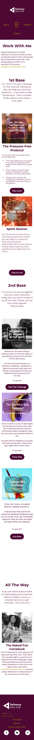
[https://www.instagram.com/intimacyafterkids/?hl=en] (27, 732)
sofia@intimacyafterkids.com (13, 67)
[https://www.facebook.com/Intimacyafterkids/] (6, 732)
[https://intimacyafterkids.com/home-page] (17, 10)
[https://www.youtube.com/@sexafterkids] (17, 732)
